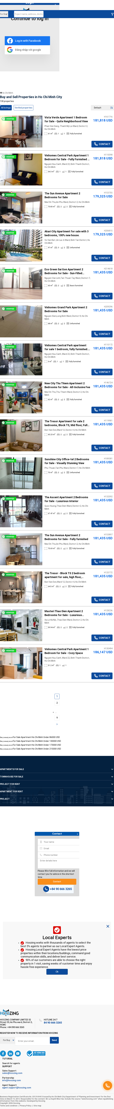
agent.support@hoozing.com (16, 1087)
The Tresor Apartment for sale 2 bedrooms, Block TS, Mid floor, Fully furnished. (67, 423)
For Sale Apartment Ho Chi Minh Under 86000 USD (36, 737)
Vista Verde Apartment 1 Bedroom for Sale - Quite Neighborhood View (66, 119)
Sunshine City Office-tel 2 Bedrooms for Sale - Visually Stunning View (67, 461)
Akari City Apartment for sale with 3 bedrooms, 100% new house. (66, 233)
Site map (37, 1106)
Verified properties (23, 108)
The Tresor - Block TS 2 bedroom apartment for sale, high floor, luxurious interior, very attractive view (68, 575)
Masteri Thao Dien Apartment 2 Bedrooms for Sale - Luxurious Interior (64, 613)
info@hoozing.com (11, 1080)
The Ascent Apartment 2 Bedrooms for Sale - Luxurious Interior (66, 499)
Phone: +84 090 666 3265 (12, 1027)
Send (54, 1040)
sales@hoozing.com (12, 1073)
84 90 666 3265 (53, 1022)
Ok (57, 971)
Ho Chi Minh (7, 93)
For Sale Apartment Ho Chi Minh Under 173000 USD (37, 745)
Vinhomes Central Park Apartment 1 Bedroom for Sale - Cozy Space (67, 651)
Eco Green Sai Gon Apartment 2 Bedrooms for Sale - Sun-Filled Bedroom (64, 271)
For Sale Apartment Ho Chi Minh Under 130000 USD (37, 741)
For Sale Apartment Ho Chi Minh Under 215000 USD (37, 749)
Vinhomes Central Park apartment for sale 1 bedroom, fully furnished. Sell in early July (66, 347)
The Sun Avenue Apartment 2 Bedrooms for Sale (62, 195)
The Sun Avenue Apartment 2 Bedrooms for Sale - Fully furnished (66, 537)
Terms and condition (9, 1106)
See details (21, 131)
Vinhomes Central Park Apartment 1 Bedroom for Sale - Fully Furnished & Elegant (67, 157)
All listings (6, 108)
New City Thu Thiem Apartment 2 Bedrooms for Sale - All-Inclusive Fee (67, 385)
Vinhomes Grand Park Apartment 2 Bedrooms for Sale (66, 309)
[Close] (55, 4)
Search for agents (11, 1063)
